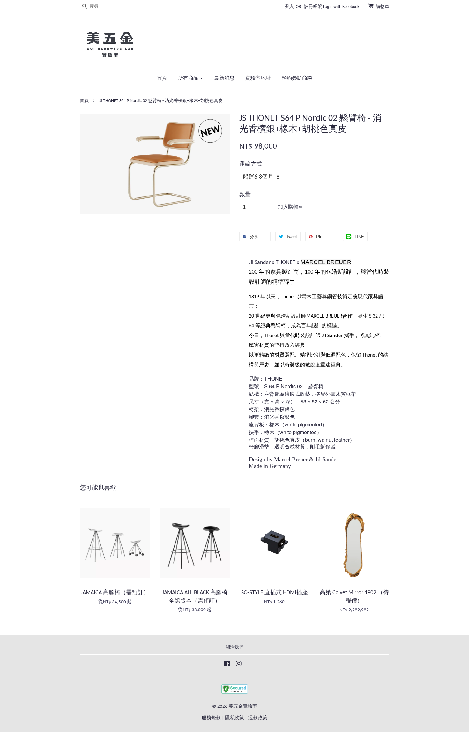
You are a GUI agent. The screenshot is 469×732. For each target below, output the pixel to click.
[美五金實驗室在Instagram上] (238, 665)
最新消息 (224, 78)
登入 (289, 6)
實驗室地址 (258, 78)
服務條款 (211, 718)
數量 (245, 195)
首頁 (162, 78)
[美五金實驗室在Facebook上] (227, 665)
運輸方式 (250, 164)
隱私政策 (234, 718)
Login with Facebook (341, 6)
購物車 (382, 6)
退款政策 (257, 718)
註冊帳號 (313, 6)
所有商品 (189, 78)
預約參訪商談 (297, 78)
